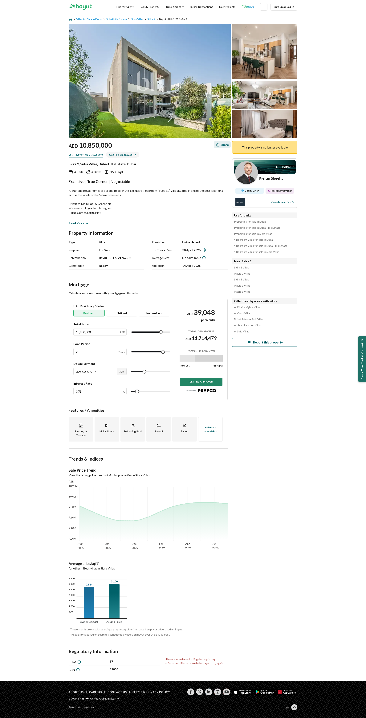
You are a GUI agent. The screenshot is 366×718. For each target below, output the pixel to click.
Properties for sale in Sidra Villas (253, 233)
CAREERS (95, 692)
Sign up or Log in (284, 6)
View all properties (281, 202)
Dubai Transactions (201, 6)
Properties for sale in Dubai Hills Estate (257, 227)
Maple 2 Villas (242, 273)
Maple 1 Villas (242, 285)
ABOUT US (76, 692)
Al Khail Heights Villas (247, 307)
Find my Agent (125, 6)
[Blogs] (247, 7)
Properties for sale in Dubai (250, 221)
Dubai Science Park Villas (249, 319)
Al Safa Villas (241, 331)
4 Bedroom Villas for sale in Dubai (253, 239)
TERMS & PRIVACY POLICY (151, 692)
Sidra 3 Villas (241, 279)
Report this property (268, 342)
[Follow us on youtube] (226, 691)
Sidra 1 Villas (241, 267)
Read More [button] (76, 223)
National (122, 313)
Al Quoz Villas (242, 313)
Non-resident (154, 313)
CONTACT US (117, 692)
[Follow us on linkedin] (208, 691)
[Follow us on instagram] (217, 691)
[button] (362, 359)
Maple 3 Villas (242, 291)
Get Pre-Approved (201, 381)
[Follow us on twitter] (199, 691)
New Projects (227, 6)
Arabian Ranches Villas (247, 325)
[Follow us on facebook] (190, 691)
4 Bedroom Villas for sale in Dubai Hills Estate (260, 245)
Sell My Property (149, 6)
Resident (89, 313)
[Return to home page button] (80, 7)
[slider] (161, 332)
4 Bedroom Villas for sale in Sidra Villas (256, 251)
